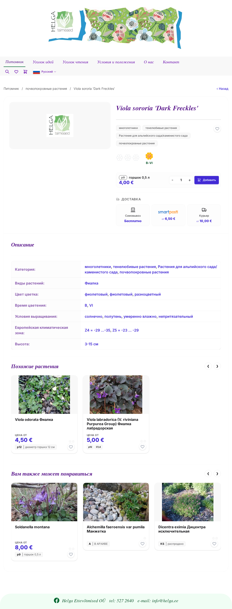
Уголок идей (43, 61)
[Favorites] (16, 71)
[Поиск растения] (7, 71)
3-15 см (91, 344)
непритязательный (176, 316)
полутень (112, 316)
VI (91, 305)
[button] (45, 72)
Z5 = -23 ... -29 (125, 330)
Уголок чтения (75, 61)
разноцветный (148, 294)
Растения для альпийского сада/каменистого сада (153, 135)
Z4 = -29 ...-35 (97, 330)
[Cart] (25, 71)
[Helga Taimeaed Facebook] (56, 600)
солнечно (93, 316)
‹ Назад (222, 88)
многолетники (128, 128)
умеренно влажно (140, 316)
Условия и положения (116, 61)
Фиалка (91, 283)
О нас (149, 61)
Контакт (171, 61)
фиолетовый (96, 294)
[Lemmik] (217, 128)
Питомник (14, 61)
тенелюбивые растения (161, 128)
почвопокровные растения (46, 88)
